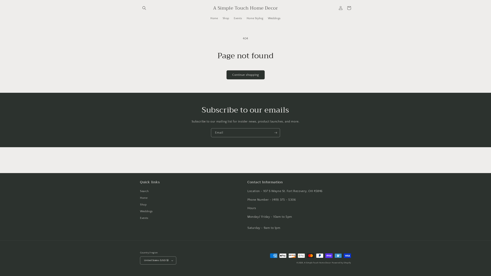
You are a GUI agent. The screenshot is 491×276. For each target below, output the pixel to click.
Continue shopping (245, 74)
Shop (143, 204)
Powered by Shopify (341, 263)
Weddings (146, 211)
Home (143, 198)
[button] (144, 8)
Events (144, 218)
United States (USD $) (156, 260)
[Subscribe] (275, 132)
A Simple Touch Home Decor (317, 263)
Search (144, 191)
